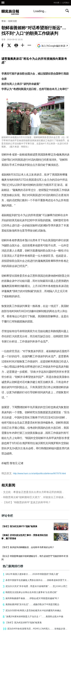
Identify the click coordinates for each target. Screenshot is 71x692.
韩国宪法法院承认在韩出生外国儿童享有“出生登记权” (30, 592)
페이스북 (4, 46)
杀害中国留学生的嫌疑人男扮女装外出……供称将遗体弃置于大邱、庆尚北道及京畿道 (36, 580)
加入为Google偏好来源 (53, 45)
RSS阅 (56, 3)
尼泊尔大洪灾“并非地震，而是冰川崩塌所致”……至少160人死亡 (35, 586)
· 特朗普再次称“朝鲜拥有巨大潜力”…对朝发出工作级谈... (33, 497)
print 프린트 (17, 46)
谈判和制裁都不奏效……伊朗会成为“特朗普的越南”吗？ (31, 598)
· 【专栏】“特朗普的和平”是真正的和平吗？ (26, 502)
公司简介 (66, 3)
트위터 (10, 46)
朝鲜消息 (12, 21)
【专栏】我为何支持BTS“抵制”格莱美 (22, 623)
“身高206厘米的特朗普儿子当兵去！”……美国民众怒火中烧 (33, 617)
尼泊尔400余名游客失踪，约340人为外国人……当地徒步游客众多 (36, 629)
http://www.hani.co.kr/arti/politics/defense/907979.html (33, 473)
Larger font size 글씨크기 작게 (30, 46)
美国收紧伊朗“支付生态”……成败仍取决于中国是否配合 (31, 604)
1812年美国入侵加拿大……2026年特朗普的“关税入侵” (31, 574)
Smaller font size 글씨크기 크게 (24, 46)
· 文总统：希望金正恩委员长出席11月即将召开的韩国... (32, 492)
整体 (3, 21)
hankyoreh (14, 12)
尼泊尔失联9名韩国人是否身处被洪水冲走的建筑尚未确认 (32, 610)
